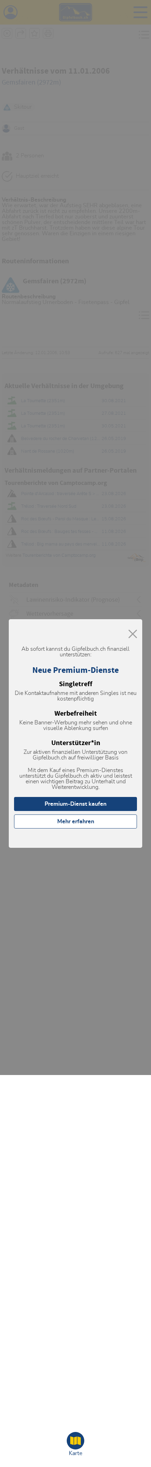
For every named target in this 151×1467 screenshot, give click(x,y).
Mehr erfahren (75, 821)
